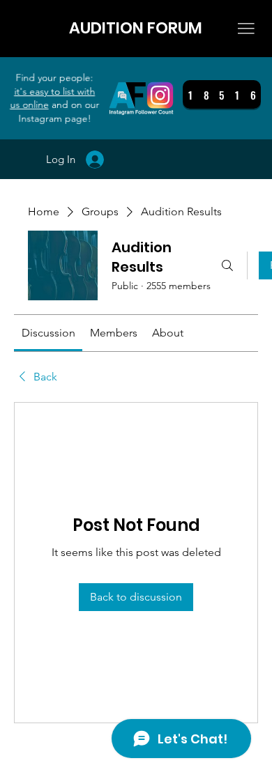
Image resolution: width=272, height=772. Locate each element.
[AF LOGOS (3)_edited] (141, 97)
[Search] (227, 265)
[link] (48, 332)
